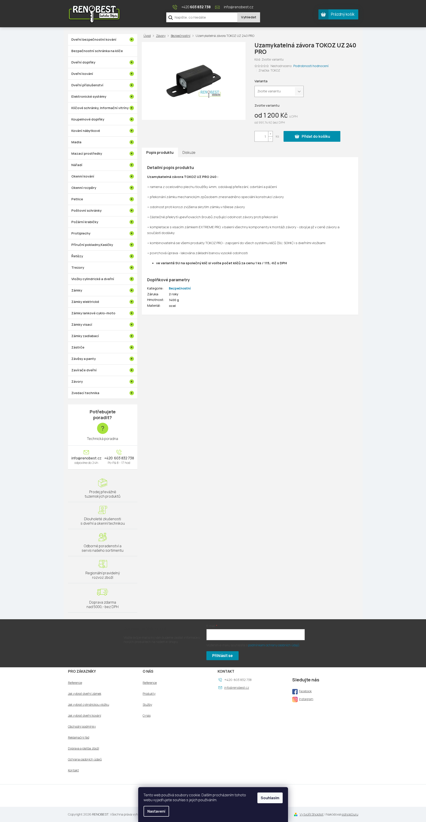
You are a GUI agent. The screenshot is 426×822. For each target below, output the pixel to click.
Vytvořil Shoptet (312, 814)
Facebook (305, 691)
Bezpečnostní (180, 288)
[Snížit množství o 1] (270, 139)
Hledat (248, 17)
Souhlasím (270, 797)
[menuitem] (102, 39)
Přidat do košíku (316, 136)
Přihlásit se (222, 655)
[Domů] (148, 35)
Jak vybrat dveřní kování (84, 715)
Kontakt (73, 770)
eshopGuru (350, 814)
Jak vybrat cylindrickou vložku (88, 704)
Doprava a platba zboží (83, 748)
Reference (75, 682)
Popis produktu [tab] (160, 152)
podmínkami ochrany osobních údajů (273, 645)
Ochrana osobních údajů (85, 759)
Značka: (269, 70)
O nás (146, 715)
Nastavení (156, 811)
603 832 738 (123, 458)
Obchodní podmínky (82, 726)
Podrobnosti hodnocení (311, 66)
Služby (147, 704)
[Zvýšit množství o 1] (270, 133)
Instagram (306, 699)
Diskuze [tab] (188, 152)
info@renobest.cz (86, 458)
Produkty (149, 693)
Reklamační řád (78, 737)
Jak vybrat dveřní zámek (84, 693)
